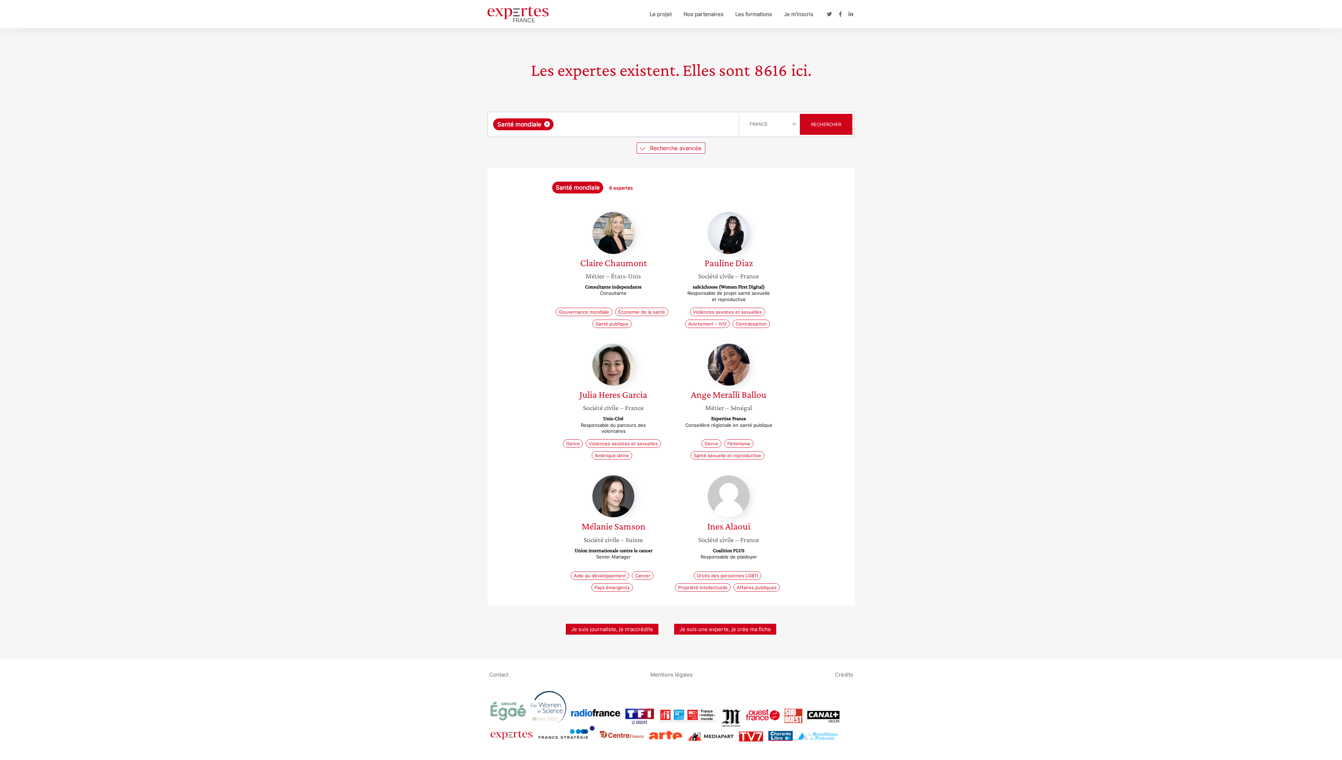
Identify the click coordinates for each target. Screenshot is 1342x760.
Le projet (661, 14)
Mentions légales (671, 674)
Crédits (844, 674)
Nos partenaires (703, 14)
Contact (498, 674)
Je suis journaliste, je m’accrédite (612, 629)
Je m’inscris (798, 14)
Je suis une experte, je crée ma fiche (725, 629)
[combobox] (614, 124)
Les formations (753, 14)
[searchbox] (625, 124)
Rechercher (826, 124)
